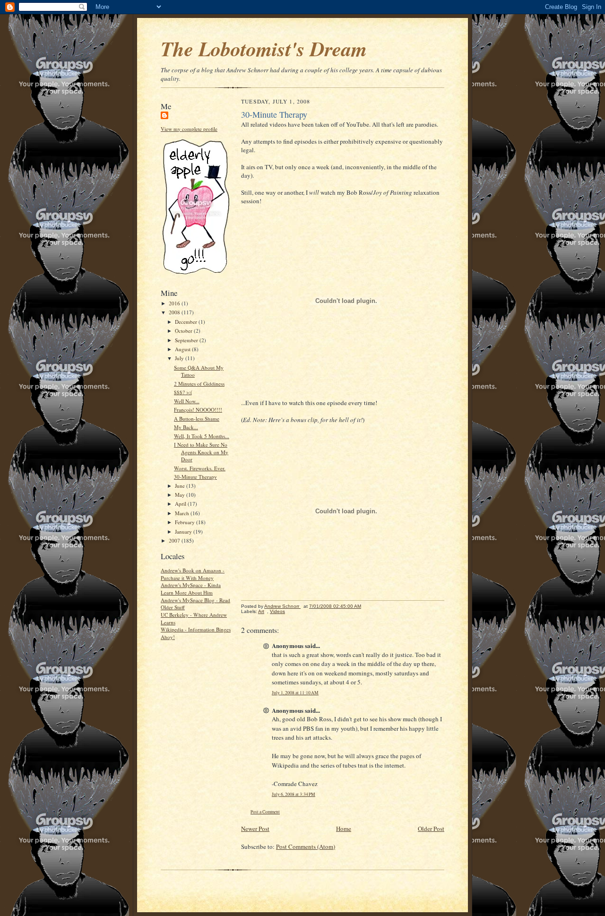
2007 (175, 540)
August (183, 349)
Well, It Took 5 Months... (201, 436)
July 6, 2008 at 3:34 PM (293, 794)
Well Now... (186, 401)
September (187, 340)
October (184, 330)
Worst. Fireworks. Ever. (199, 468)
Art (261, 611)
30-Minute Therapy (195, 476)
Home (343, 828)
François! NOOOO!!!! (198, 409)
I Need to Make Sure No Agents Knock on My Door (201, 452)
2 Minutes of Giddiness (199, 383)
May (180, 494)
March (182, 513)
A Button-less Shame (196, 418)
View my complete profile (189, 128)
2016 (175, 303)
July (180, 358)
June (180, 485)
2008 (175, 312)
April (181, 503)
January (184, 531)
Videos (277, 611)
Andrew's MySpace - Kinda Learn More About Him (191, 588)
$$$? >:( (183, 392)
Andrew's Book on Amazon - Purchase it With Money (193, 574)
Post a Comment (265, 812)
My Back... (186, 427)
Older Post (431, 828)
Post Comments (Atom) (305, 846)
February (185, 522)
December (187, 321)
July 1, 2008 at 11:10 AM (295, 693)
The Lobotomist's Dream (264, 49)
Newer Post (255, 828)
